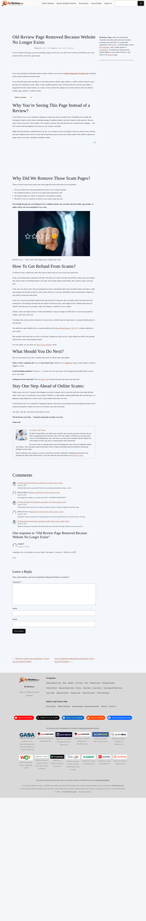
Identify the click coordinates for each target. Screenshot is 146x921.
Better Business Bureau (62, 328)
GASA (114, 45)
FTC (75, 328)
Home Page (44, 379)
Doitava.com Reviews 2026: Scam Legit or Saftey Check (50, 521)
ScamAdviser (105, 47)
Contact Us (68, 363)
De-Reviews (29, 687)
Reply (14, 558)
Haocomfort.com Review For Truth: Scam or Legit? (49, 502)
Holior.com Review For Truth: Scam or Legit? (47, 483)
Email (14, 619)
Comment (17, 582)
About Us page (78, 455)
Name (14, 608)
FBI (72, 328)
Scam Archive (70, 48)
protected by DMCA (102, 780)
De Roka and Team (24, 483)
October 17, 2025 (23, 547)
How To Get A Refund (44, 345)
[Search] (141, 3)
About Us (111, 55)
